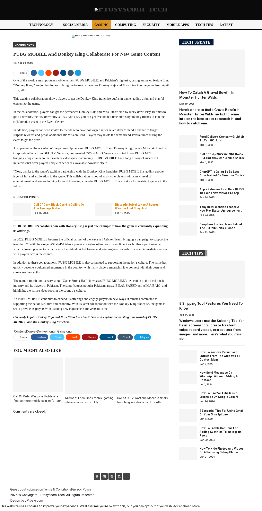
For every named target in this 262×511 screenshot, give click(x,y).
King (69, 331)
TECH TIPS (204, 24)
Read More (192, 506)
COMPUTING (125, 24)
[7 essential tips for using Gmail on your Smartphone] (188, 415)
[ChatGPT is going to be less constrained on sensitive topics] (188, 176)
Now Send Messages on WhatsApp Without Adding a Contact (219, 376)
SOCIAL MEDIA (75, 24)
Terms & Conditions (57, 489)
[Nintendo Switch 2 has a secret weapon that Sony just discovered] (103, 209)
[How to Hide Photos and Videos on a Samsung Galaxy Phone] (188, 453)
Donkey (31, 331)
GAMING (101, 24)
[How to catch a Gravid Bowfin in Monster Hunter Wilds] (212, 68)
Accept (178, 506)
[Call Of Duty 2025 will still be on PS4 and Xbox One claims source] (188, 159)
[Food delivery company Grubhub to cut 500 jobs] (188, 141)
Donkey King (46, 331)
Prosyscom (35, 500)
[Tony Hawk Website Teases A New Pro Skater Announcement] (188, 211)
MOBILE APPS (177, 24)
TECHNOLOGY (41, 24)
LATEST (226, 24)
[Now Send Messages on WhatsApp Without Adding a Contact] (188, 377)
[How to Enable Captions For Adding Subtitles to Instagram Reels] (188, 432)
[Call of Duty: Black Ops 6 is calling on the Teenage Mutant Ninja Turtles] (22, 209)
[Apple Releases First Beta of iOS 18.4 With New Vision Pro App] (188, 194)
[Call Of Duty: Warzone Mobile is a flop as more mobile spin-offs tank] (38, 375)
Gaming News (24, 44)
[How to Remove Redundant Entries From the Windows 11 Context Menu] (188, 356)
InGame (60, 331)
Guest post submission (26, 489)
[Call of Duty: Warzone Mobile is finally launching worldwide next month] (143, 376)
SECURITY (151, 24)
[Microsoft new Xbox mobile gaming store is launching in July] (91, 376)
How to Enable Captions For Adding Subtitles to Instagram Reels (221, 431)
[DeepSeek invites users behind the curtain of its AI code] (188, 229)
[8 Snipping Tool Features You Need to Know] (212, 279)
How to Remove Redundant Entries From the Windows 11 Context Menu (220, 356)
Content (20, 331)
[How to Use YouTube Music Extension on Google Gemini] (188, 397)
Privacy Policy (81, 489)
